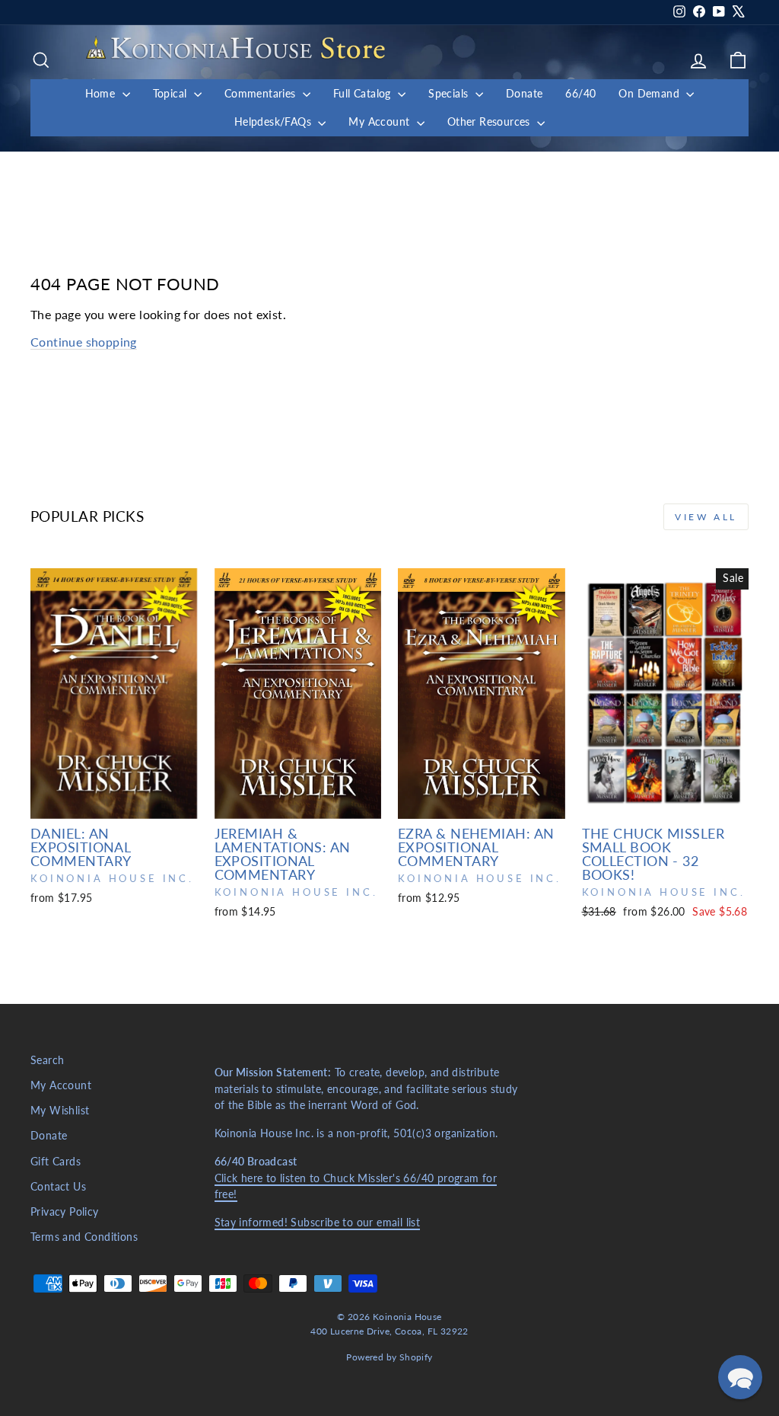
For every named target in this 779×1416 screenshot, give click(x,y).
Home (102, 93)
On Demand (650, 93)
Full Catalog (363, 93)
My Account (380, 121)
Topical (171, 93)
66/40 (580, 93)
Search (47, 1060)
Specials (450, 93)
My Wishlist (59, 1110)
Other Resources (490, 121)
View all (706, 517)
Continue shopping (83, 341)
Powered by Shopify (389, 1357)
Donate (524, 93)
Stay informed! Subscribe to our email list (318, 1222)
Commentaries (261, 93)
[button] (740, 1377)
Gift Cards (55, 1161)
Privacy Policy (64, 1212)
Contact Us (58, 1187)
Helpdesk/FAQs (274, 121)
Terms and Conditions (84, 1237)
